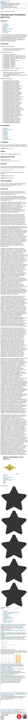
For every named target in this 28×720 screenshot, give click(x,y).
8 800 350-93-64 (5, 4)
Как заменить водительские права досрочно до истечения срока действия (12, 669)
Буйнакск (5, 128)
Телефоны (5, 26)
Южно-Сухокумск (7, 139)
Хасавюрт (5, 138)
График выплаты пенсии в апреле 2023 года (11, 678)
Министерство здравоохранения (11, 612)
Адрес (4, 27)
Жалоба (5, 30)
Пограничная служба (8, 618)
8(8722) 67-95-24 (10, 148)
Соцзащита (5, 614)
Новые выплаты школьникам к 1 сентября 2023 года (14, 636)
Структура (5, 24)
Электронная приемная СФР (7, 649)
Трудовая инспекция (8, 620)
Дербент (5, 130)
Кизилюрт (5, 134)
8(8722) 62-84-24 (10, 175)
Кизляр (5, 135)
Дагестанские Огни (8, 129)
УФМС (4, 619)
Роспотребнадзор (7, 617)
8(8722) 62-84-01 (10, 178)
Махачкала (5, 136)
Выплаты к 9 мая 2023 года (7, 674)
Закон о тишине (7, 622)
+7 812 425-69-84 (5, 7)
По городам (6, 25)
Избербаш (5, 132)
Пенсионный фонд (7, 613)
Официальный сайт (8, 28)
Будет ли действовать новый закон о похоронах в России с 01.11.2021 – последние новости (13, 710)
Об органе (5, 32)
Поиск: (2, 8)
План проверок (7, 31)
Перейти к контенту (5, 1)
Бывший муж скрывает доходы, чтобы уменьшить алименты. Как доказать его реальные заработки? (13, 625)
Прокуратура (6, 615)
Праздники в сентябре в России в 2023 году (11, 663)
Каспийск (5, 133)
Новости (5, 611)
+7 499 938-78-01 (5, 6)
